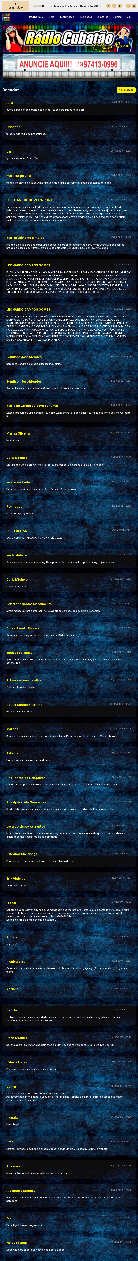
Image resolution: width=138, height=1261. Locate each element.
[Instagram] (114, 6)
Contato (117, 16)
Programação (66, 16)
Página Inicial (36, 16)
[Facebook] (120, 6)
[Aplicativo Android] (134, 6)
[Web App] (128, 6)
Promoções (85, 16)
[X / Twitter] (108, 6)
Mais (129, 16)
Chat (51, 16)
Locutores (102, 16)
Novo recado (126, 89)
